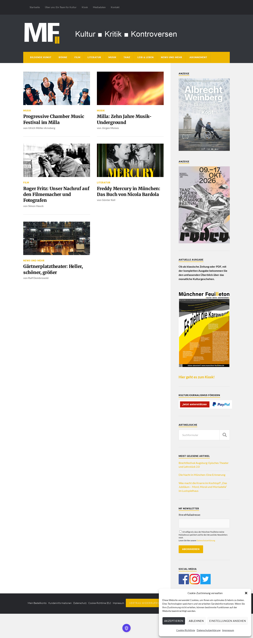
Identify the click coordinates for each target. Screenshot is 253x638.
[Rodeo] (204, 242)
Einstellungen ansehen (227, 620)
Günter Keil (108, 199)
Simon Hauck (36, 206)
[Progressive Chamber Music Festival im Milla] (56, 88)
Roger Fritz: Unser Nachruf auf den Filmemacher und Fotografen (56, 194)
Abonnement (198, 57)
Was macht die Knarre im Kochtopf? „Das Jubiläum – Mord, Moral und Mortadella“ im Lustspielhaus (203, 486)
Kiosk (85, 7)
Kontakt (115, 7)
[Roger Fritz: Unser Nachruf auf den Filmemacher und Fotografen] (56, 160)
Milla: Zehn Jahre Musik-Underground (124, 119)
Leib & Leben (146, 57)
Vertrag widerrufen (144, 602)
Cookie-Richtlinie (185, 630)
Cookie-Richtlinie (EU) (99, 602)
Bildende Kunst (40, 57)
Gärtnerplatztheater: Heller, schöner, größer (53, 269)
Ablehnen (196, 620)
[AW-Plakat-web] (204, 149)
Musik (112, 57)
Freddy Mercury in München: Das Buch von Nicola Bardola (128, 191)
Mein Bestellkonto (37, 602)
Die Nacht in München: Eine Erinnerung (202, 474)
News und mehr (171, 57)
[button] (246, 593)
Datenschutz (80, 602)
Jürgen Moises (110, 127)
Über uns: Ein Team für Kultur (61, 7)
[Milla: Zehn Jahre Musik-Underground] (130, 88)
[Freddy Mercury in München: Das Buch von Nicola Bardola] (130, 160)
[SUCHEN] (224, 435)
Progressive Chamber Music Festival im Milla (53, 119)
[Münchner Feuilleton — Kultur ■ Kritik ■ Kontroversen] (126, 33)
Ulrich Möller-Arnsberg (41, 127)
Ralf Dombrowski (38, 277)
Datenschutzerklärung (208, 630)
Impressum (228, 630)
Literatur (94, 57)
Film (77, 57)
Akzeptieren (173, 620)
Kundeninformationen (60, 602)
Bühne (63, 57)
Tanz (127, 57)
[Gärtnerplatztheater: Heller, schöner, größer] (56, 238)
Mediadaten (99, 7)
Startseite (35, 7)
